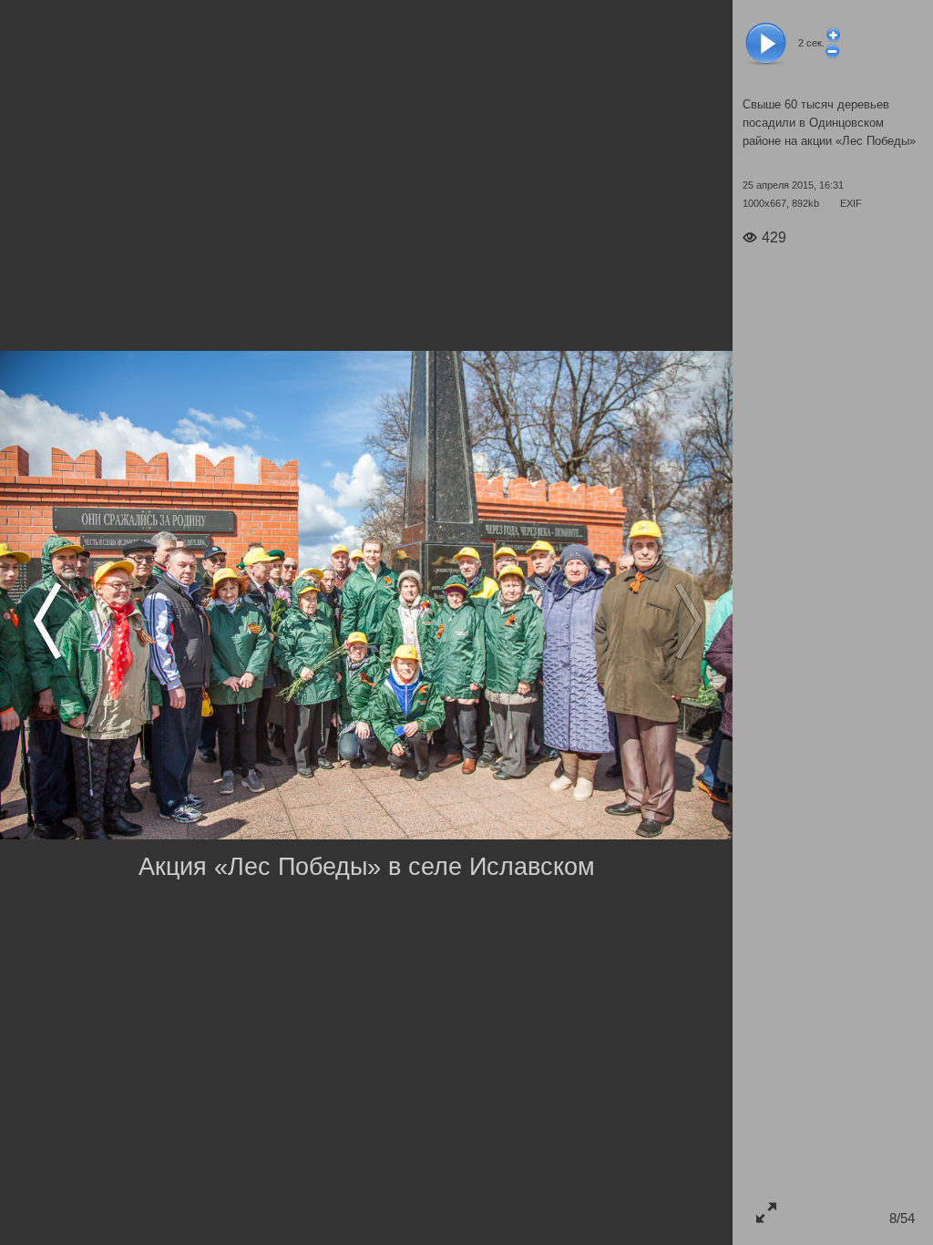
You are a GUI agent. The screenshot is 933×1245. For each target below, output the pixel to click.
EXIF (851, 203)
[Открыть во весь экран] (766, 1212)
